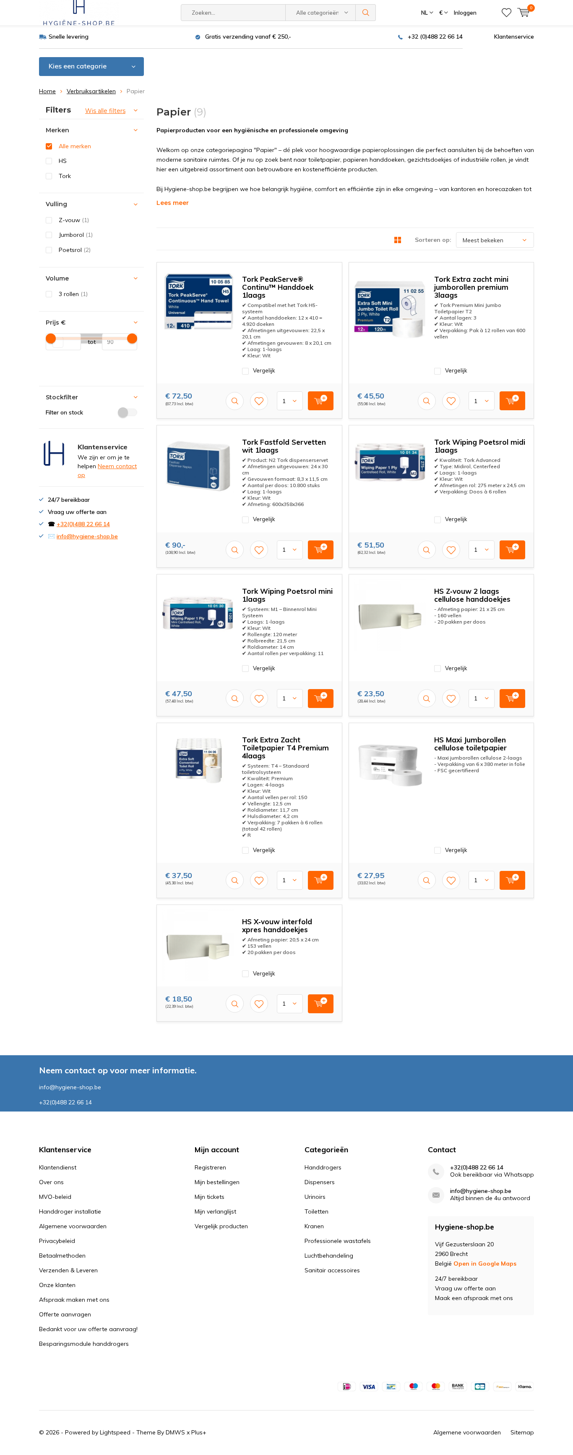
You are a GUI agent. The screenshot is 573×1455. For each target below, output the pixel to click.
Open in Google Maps (484, 1263)
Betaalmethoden (62, 1255)
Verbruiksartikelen (91, 91)
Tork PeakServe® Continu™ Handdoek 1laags (277, 287)
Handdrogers (323, 1167)
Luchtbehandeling (329, 1255)
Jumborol (76, 235)
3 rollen (73, 294)
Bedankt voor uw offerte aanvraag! (88, 1329)
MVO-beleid (55, 1197)
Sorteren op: (433, 240)
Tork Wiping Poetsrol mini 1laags (287, 595)
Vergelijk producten (221, 1226)
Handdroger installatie (70, 1211)
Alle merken (75, 146)
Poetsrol (75, 250)
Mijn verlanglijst (215, 1211)
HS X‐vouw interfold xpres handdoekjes (277, 925)
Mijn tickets (209, 1197)
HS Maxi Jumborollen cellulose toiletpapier (470, 743)
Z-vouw (74, 220)
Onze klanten (57, 1285)
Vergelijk (264, 370)
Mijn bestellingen (217, 1182)
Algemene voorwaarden (73, 1226)
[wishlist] (506, 12)
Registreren (210, 1167)
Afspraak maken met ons (74, 1299)
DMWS (175, 1432)
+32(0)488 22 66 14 (83, 524)
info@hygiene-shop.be (87, 536)
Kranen (314, 1226)
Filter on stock (64, 412)
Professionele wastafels (338, 1241)
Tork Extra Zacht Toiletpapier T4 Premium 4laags (285, 747)
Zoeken (366, 12)
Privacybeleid (57, 1241)
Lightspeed (115, 1432)
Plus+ (198, 1432)
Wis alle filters (105, 111)
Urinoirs (315, 1197)
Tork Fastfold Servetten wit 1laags (284, 446)
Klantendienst (57, 1167)
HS (63, 161)
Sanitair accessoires (332, 1270)
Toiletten (316, 1211)
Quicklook (235, 401)
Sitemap (522, 1432)
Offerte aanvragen (65, 1314)
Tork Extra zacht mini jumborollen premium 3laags (471, 287)
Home (47, 91)
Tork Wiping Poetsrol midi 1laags (479, 446)
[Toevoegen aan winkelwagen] (320, 400)
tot (88, 342)
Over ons (51, 1182)
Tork (65, 176)
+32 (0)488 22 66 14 (435, 36)
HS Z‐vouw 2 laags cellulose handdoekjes (472, 595)
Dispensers (320, 1182)
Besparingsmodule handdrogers (84, 1344)
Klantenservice (514, 36)
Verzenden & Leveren (68, 1270)
